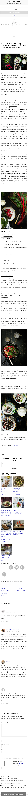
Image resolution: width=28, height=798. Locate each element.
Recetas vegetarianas (18, 581)
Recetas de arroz (10, 581)
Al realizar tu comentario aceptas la (19, 763)
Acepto (20, 794)
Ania (7, 610)
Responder (4, 621)
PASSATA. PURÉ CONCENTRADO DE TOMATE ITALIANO (18, 533)
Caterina (8, 661)
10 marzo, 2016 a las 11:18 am (12, 631)
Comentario (4, 722)
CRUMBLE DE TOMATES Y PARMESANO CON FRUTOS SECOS (17, 511)
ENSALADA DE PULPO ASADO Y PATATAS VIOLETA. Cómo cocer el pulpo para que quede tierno (6, 513)
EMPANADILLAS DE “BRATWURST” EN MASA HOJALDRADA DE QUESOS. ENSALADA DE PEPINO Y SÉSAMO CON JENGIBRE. (6, 536)
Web (2, 749)
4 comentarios (20, 50)
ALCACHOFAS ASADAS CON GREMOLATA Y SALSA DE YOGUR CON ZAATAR (17, 491)
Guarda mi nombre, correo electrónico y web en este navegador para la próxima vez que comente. (13, 757)
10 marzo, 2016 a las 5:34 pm (12, 612)
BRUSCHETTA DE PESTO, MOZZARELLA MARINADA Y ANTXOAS (5, 491)
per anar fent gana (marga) (12, 629)
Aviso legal (14, 15)
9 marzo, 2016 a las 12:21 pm (12, 662)
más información (11, 794)
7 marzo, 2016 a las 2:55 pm (12, 690)
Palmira (8, 689)
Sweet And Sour (14, 25)
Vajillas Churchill (15, 445)
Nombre (3, 739)
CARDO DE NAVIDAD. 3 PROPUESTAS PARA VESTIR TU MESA (6, 558)
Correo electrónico (6, 744)
